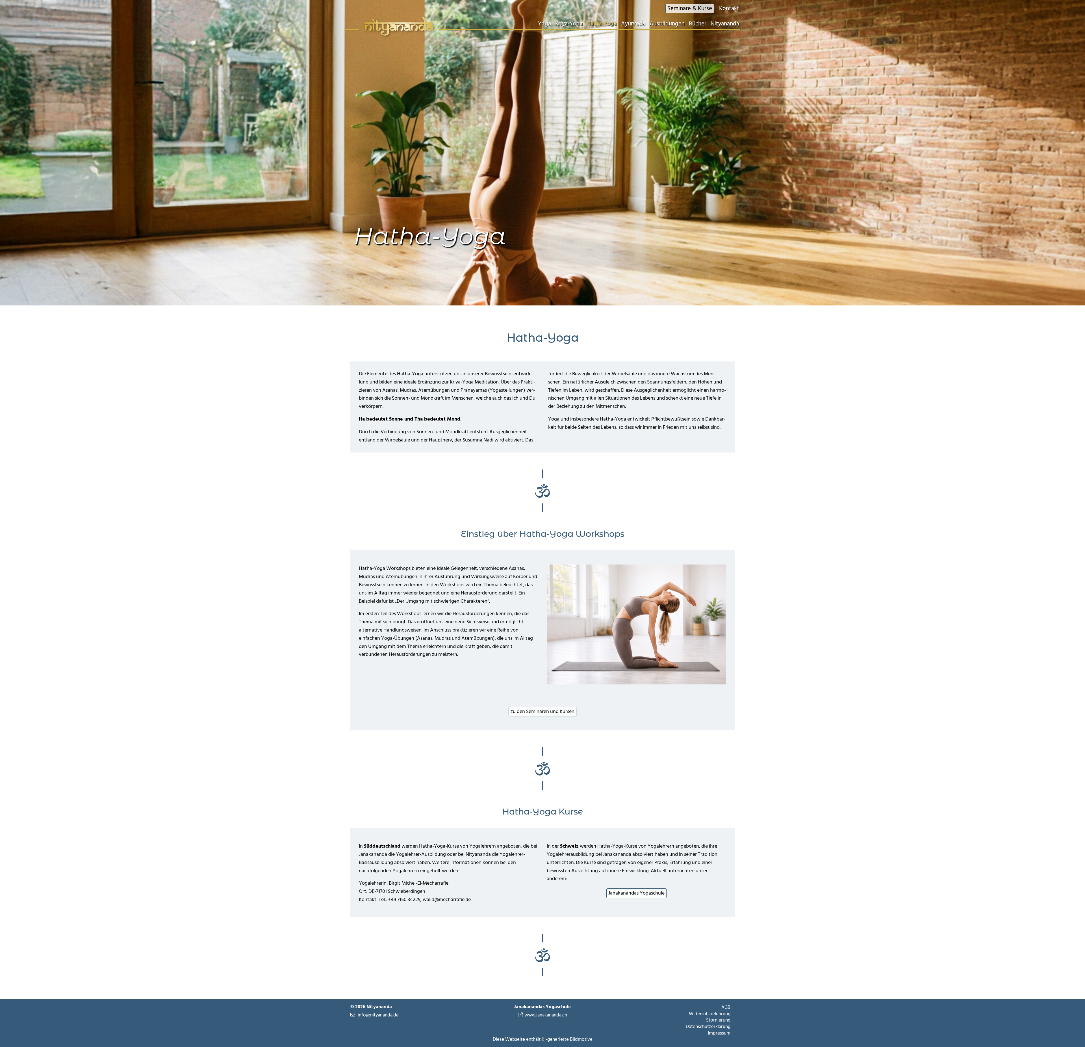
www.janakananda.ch (545, 1015)
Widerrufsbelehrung (709, 1014)
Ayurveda (633, 24)
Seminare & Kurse (689, 8)
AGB (725, 1007)
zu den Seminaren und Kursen (542, 711)
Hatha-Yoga (602, 24)
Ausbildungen (667, 24)
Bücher (697, 24)
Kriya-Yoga (569, 24)
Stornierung (718, 1020)
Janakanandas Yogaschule (636, 893)
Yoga (544, 24)
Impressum (719, 1033)
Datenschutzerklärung (708, 1027)
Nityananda (725, 24)
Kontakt (729, 8)
